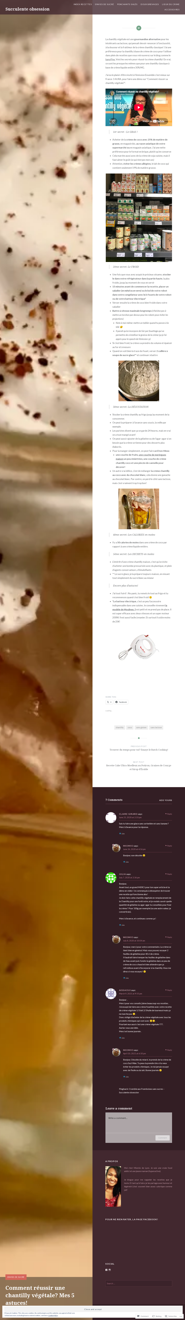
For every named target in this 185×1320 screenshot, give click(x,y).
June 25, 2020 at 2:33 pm (130, 817)
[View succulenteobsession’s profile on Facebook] (106, 1270)
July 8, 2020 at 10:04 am (134, 940)
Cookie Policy (53, 1315)
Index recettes (83, 4)
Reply (169, 814)
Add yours (165, 800)
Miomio (128, 845)
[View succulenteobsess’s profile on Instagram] (110, 1270)
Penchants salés (127, 4)
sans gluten (141, 727)
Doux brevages (150, 4)
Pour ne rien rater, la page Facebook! (131, 1219)
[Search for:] (138, 1283)
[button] (139, 217)
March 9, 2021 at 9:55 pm (130, 993)
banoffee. (110, 59)
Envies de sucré (104, 4)
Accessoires (172, 9)
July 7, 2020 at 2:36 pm (129, 877)
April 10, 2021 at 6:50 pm (134, 1053)
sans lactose (156, 727)
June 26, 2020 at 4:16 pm (134, 849)
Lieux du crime (171, 4)
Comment (162, 1138)
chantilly (120, 727)
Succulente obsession (27, 9)
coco (130, 727)
